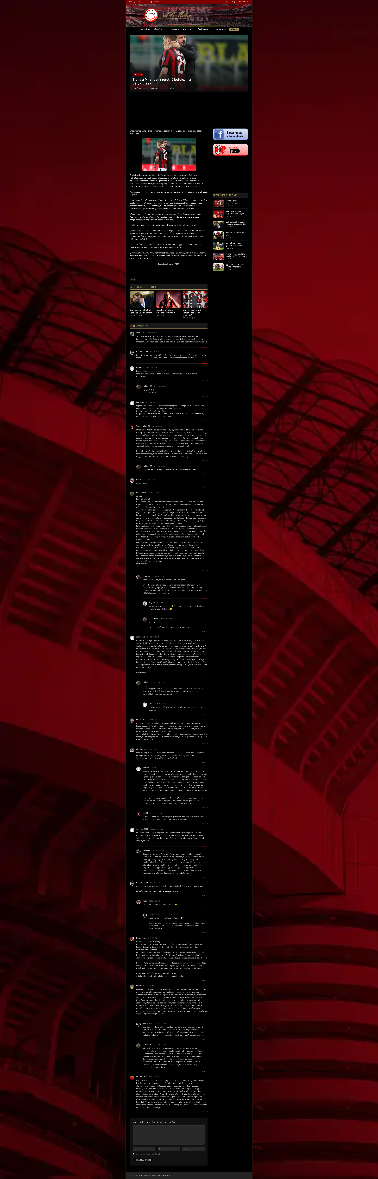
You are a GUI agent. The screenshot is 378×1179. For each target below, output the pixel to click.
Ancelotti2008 (142, 829)
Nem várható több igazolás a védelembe (235, 244)
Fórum (234, 29)
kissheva (146, 576)
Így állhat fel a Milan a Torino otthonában (235, 266)
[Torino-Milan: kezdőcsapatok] (218, 203)
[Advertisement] (169, 113)
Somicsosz (140, 637)
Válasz (204, 346)
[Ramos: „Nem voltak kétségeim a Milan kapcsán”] (195, 299)
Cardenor (140, 402)
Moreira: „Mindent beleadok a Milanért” (166, 311)
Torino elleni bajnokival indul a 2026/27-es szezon (236, 255)
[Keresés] (227, 2)
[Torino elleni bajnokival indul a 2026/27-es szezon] (218, 256)
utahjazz (140, 749)
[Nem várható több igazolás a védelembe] (218, 246)
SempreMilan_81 (143, 426)
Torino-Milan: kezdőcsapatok (232, 202)
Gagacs (152, 603)
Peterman (140, 938)
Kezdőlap (145, 29)
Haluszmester (142, 351)
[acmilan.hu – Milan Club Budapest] (168, 15)
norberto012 (143, 88)
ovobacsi (140, 333)
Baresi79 (140, 367)
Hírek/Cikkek (160, 29)
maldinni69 (147, 386)
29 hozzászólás (169, 88)
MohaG (139, 479)
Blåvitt (139, 986)
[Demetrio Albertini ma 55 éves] (218, 235)
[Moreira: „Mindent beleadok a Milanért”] (168, 299)
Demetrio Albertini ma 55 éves (236, 234)
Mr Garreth (140, 1077)
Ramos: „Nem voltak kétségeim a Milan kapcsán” (192, 312)
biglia (133, 279)
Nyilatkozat (137, 74)
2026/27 (173, 29)
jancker (146, 768)
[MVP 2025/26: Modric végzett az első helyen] (218, 214)
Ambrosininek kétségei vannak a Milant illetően (141, 311)
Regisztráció (243, 2)
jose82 (145, 813)
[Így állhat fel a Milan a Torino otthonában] (218, 267)
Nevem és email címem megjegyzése (148, 1154)
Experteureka (141, 720)
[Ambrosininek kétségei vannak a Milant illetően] (142, 299)
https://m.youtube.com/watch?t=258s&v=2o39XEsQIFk (158, 891)
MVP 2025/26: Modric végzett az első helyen (235, 212)
